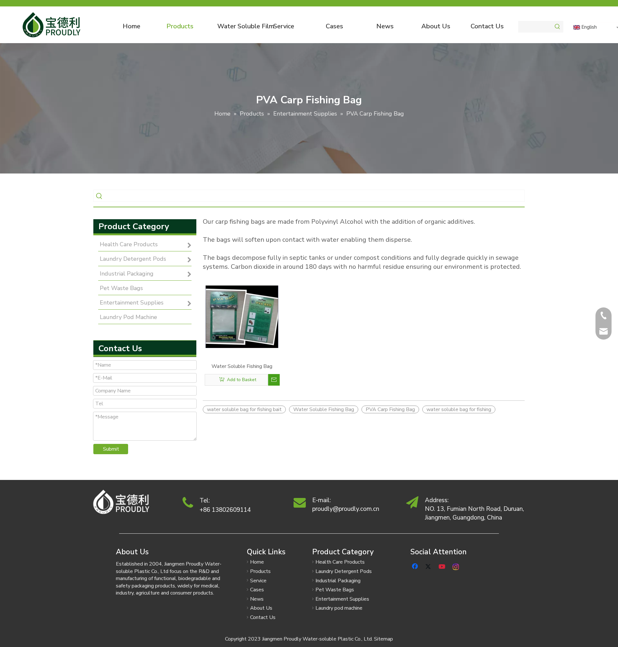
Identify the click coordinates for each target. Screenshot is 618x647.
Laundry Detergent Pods (343, 571)
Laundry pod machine (338, 608)
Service (258, 580)
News (257, 599)
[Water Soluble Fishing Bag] (242, 316)
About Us (261, 608)
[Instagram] (456, 566)
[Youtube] (442, 566)
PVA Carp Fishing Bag (390, 409)
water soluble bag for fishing (458, 409)
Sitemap (383, 638)
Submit (111, 449)
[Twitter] (429, 566)
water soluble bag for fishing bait (244, 409)
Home (257, 562)
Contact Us (263, 617)
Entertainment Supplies (342, 599)
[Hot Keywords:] (557, 27)
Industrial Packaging (337, 580)
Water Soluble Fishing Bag (241, 366)
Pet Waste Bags (334, 589)
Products (260, 571)
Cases (257, 589)
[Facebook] (415, 566)
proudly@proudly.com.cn (345, 509)
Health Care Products (340, 562)
